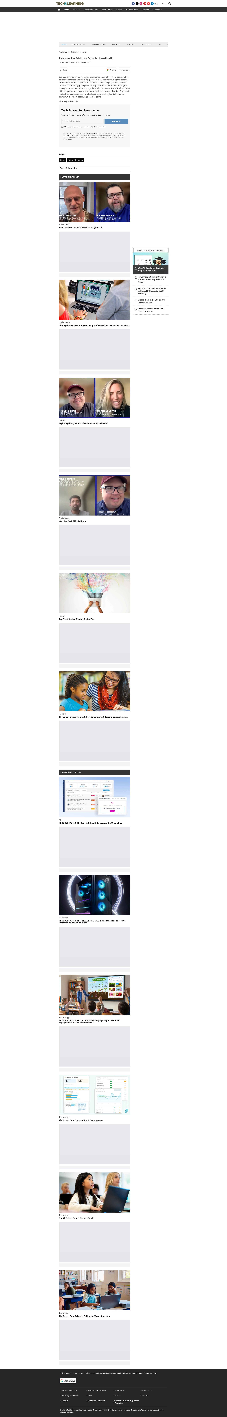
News (66, 9)
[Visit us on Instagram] (141, 3)
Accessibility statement (69, 1395)
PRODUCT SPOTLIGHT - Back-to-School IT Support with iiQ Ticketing (152, 291)
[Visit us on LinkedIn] (152, 3)
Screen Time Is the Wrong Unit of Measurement (151, 301)
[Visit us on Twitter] (137, 3)
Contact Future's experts (96, 1390)
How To (76, 9)
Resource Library (78, 44)
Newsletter (125, 70)
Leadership (107, 9)
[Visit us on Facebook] (133, 3)
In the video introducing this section (112, 79)
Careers (90, 1395)
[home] (59, 9)
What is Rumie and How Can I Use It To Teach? (151, 310)
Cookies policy (146, 1390)
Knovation (74, 101)
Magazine (116, 44)
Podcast (145, 9)
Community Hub (98, 44)
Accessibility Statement (96, 1401)
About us (144, 1395)
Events (119, 9)
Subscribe (157, 9)
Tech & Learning (67, 62)
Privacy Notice (71, 135)
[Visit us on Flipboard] (148, 3)
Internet (83, 52)
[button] (166, 3)
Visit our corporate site (146, 1373)
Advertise (130, 44)
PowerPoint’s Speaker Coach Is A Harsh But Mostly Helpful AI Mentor (152, 279)
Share (65, 70)
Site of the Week (76, 160)
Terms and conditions (68, 1390)
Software (74, 52)
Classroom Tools (90, 9)
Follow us (113, 70)
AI (159, 44)
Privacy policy (119, 1390)
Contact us (64, 1401)
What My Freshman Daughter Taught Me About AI (151, 269)
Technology (63, 52)
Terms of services (92, 133)
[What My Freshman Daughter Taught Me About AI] (150, 263)
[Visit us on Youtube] (144, 3)
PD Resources (132, 9)
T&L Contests (146, 44)
